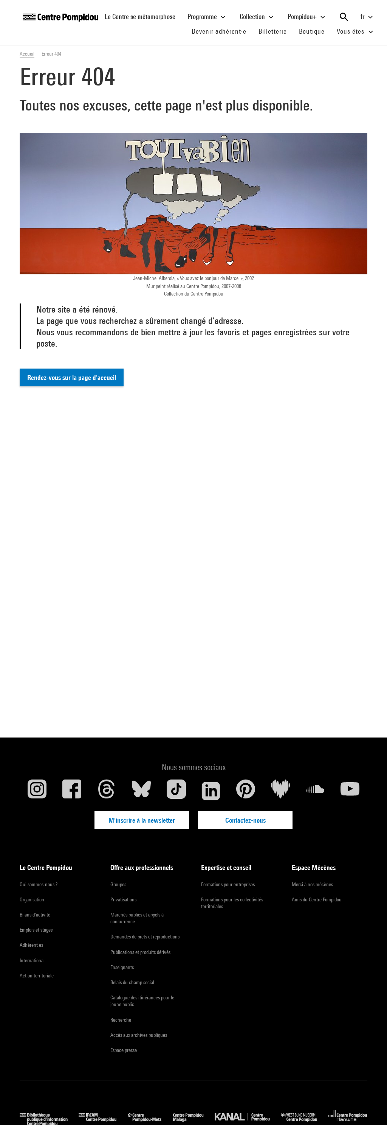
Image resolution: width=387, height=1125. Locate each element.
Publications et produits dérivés (140, 952)
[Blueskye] (141, 791)
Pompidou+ (303, 16)
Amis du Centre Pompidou (317, 899)
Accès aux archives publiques (138, 1035)
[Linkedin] (211, 791)
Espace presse (123, 1050)
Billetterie (273, 31)
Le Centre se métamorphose (143, 16)
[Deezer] (280, 791)
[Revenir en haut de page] (369, 1107)
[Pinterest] (245, 791)
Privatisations (123, 899)
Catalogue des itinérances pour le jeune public (142, 1000)
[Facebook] (71, 791)
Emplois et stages (36, 930)
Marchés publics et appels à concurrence (137, 918)
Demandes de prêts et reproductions (145, 937)
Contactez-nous (245, 820)
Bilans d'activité (35, 915)
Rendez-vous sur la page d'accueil (71, 377)
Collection (253, 16)
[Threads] (106, 791)
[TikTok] (176, 791)
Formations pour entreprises (228, 884)
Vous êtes (351, 31)
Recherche (120, 1020)
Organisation (32, 899)
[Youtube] (350, 791)
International (32, 960)
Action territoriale (37, 976)
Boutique (315, 31)
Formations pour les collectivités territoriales (232, 902)
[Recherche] (343, 17)
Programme (202, 16)
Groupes (118, 884)
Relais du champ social (132, 982)
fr (363, 16)
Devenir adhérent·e (222, 31)
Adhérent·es (31, 945)
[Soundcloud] (315, 791)
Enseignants (122, 967)
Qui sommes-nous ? (38, 884)
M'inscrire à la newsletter (141, 820)
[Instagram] (37, 791)
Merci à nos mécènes (312, 884)
